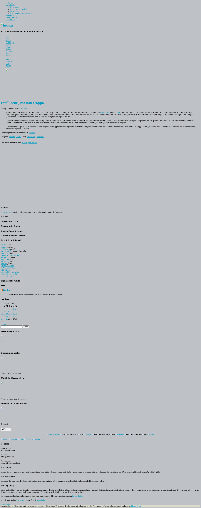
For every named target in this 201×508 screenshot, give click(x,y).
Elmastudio (41, 500)
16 (16, 314)
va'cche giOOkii (7, 251)
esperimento (104, 112)
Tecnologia (10, 43)
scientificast (31, 137)
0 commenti (22, 109)
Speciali (18, 137)
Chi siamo (14, 7)
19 (7, 316)
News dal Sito (11, 15)
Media (8, 55)
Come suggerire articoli (18, 9)
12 (7, 314)
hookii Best (10, 62)
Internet (8, 45)
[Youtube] (28, 439)
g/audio (3, 247)
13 (9, 314)
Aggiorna (7, 429)
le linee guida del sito (29, 143)
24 (2, 319)
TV (7, 57)
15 (14, 314)
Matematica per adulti (9, 274)
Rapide (8, 66)
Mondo (8, 39)
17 (2, 316)
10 (2, 314)
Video (8, 59)
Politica (8, 41)
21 (11, 316)
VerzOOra (4, 257)
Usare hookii (10, 5)
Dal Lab (7, 290)
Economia (9, 51)
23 (16, 316)
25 (4, 319)
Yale (119, 112)
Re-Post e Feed (11, 17)
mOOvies (4, 249)
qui (106, 481)
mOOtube (4, 253)
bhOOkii (4, 245)
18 (4, 316)
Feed (7, 64)
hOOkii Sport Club (8, 268)
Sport (8, 53)
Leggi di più (136, 506)
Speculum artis (6, 276)
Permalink (40, 137)
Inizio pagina (5, 504)
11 (4, 314)
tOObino (4, 262)
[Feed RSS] (38, 439)
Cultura (8, 49)
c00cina (4, 264)
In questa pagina (7, 212)
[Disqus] (100, 175)
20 (9, 316)
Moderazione (15, 11)
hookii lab (9, 3)
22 (14, 316)
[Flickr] (21, 439)
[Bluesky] (4, 439)
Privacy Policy (77, 496)
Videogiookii (5, 270)
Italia (7, 36)
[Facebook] (13, 439)
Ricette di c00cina (7, 266)
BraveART (5, 259)
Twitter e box (10, 20)
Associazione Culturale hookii (21, 13)
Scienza (8, 47)
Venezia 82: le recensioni (10, 272)
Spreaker (32, 133)
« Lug (3, 324)
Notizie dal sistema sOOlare (11, 255)
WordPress (20, 500)
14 (11, 314)
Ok (131, 506)
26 (7, 319)
